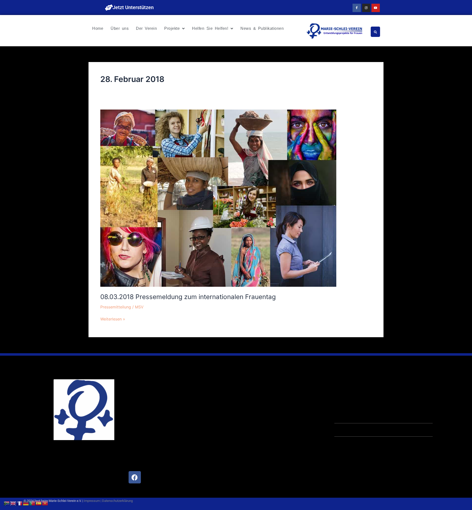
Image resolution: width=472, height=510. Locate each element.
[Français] (19, 502)
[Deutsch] (26, 502)
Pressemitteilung (115, 306)
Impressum (92, 501)
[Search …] (375, 32)
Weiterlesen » (112, 318)
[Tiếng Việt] (45, 502)
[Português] (32, 502)
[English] (13, 502)
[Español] (39, 502)
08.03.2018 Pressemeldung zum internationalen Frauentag (188, 297)
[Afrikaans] (7, 502)
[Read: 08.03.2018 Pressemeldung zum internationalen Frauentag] (218, 197)
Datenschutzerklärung (117, 501)
